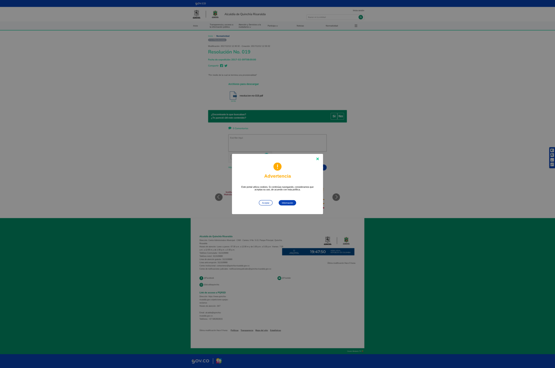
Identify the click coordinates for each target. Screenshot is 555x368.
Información (287, 203)
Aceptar (265, 203)
